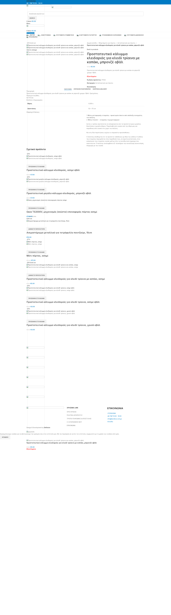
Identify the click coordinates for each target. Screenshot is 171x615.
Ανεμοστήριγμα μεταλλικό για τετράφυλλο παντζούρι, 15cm (59, 232)
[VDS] (85, 376)
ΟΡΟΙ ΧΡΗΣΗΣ (71, 412)
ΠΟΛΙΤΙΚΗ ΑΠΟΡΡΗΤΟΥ (74, 415)
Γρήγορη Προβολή (29, 162)
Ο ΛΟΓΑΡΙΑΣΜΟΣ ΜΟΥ (74, 422)
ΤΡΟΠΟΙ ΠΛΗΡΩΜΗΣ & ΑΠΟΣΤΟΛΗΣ (79, 418)
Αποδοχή (5, 437)
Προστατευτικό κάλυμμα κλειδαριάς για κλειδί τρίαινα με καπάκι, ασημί (66, 279)
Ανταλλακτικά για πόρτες (126, 43)
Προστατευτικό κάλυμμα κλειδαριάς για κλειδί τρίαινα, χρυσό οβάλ (63, 325)
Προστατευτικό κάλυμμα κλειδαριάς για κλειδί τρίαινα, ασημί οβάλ (63, 302)
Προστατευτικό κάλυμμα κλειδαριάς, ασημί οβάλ (53, 170)
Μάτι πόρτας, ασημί (37, 255)
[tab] (68, 89)
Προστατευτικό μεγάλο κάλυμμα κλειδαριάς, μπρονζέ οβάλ (59, 193)
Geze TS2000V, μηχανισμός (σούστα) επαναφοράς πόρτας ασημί (62, 212)
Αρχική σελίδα (92, 43)
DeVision (47, 427)
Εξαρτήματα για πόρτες (107, 43)
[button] (36, 166)
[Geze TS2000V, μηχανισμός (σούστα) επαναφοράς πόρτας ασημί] (47, 200)
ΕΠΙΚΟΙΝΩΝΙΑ (71, 425)
